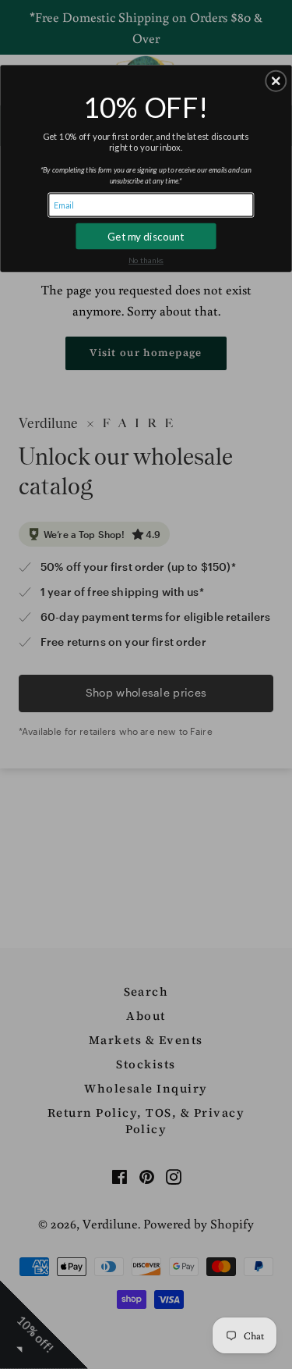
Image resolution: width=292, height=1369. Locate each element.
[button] (275, 80)
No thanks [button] (146, 260)
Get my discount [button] (145, 236)
